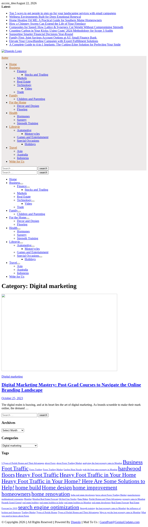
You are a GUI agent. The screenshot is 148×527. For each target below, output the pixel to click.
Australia (22, 154)
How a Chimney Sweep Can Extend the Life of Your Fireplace (47, 23)
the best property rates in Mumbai (111, 508)
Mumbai (28, 499)
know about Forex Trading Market (111, 495)
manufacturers (133, 495)
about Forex (50, 463)
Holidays (30, 144)
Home (13, 64)
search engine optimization (48, 507)
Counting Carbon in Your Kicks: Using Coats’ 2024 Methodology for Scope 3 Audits (61, 30)
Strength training (87, 508)
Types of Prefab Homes (46, 512)
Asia (20, 151)
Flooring (22, 109)
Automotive (24, 130)
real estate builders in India (51, 503)
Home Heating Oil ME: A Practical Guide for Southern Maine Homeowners (55, 20)
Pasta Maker (82, 499)
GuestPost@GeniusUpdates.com (120, 522)
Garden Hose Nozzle (73, 470)
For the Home (17, 102)
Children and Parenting (31, 99)
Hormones (23, 116)
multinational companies (12, 499)
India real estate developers (83, 495)
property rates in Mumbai (133, 499)
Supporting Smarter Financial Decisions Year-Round (41, 34)
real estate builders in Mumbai (77, 503)
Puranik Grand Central (12, 503)
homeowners (16, 494)
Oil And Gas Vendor (68, 499)
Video (28, 88)
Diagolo (76, 522)
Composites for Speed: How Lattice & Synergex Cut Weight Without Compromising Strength (66, 27)
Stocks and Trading (36, 74)
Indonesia (23, 158)
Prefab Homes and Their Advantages (105, 499)
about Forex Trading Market (69, 463)
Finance (22, 71)
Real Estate (24, 81)
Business (14, 67)
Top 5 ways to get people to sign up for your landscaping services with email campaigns (62, 13)
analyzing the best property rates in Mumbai (102, 463)
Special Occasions (28, 140)
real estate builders (30, 503)
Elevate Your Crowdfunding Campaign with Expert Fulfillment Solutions (53, 41)
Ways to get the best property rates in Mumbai (120, 512)
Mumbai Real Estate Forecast (45, 499)
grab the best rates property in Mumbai (100, 470)
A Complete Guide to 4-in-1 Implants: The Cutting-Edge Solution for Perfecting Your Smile (65, 44)
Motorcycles (32, 133)
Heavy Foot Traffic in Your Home (98, 475)
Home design (57, 487)
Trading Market (29, 512)
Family (13, 95)
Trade (20, 92)
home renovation (50, 494)
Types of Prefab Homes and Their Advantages (78, 512)
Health (13, 112)
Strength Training (27, 123)
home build (28, 487)
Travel (13, 147)
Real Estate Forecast (120, 503)
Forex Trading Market (53, 470)
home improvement (95, 487)
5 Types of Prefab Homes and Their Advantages (23, 463)
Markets (22, 78)
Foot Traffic (15, 468)
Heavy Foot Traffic (37, 475)
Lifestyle (14, 126)
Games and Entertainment (32, 137)
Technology (24, 85)
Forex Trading (35, 470)
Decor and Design (28, 106)
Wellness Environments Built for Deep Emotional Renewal (45, 16)
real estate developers (101, 503)
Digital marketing (12, 376)
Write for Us (16, 161)
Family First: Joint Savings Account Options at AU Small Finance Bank (53, 37)
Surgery (22, 119)
